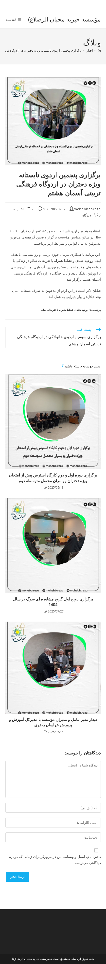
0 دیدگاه (91, 215)
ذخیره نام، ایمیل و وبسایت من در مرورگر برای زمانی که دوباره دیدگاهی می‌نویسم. (55, 859)
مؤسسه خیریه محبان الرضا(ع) (64, 19)
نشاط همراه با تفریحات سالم (57, 310)
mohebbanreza (87, 209)
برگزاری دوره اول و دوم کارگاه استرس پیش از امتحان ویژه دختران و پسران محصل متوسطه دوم (53, 477)
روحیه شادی (81, 310)
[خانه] (99, 50)
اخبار (20, 209)
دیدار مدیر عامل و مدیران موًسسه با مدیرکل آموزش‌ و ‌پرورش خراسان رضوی (53, 722)
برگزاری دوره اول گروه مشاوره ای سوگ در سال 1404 (53, 601)
